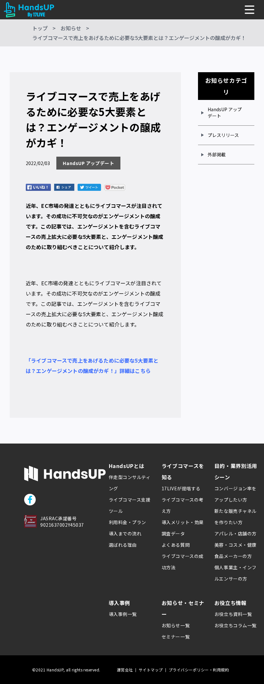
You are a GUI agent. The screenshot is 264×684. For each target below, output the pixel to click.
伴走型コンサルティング (130, 483)
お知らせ (71, 28)
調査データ (173, 533)
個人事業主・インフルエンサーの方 (235, 573)
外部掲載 (217, 154)
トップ (40, 28)
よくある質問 (176, 545)
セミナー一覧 (176, 636)
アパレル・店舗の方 (235, 533)
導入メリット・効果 (183, 522)
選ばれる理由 (123, 545)
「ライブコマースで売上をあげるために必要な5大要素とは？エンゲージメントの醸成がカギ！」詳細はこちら (92, 366)
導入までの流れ (125, 533)
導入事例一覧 (123, 614)
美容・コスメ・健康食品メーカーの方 (235, 550)
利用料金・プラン (127, 522)
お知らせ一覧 (176, 625)
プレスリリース (223, 135)
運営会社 (125, 669)
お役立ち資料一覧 (233, 614)
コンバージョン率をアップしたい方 (235, 494)
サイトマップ (151, 669)
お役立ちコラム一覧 (235, 625)
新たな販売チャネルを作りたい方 (235, 516)
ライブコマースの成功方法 (182, 562)
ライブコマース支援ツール (130, 505)
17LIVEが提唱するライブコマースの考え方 (182, 499)
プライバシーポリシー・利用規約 (199, 669)
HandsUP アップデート (225, 112)
